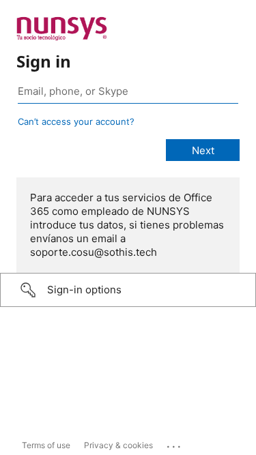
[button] (128, 290)
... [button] (175, 443)
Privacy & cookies (118, 445)
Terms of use (46, 445)
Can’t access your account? (76, 121)
